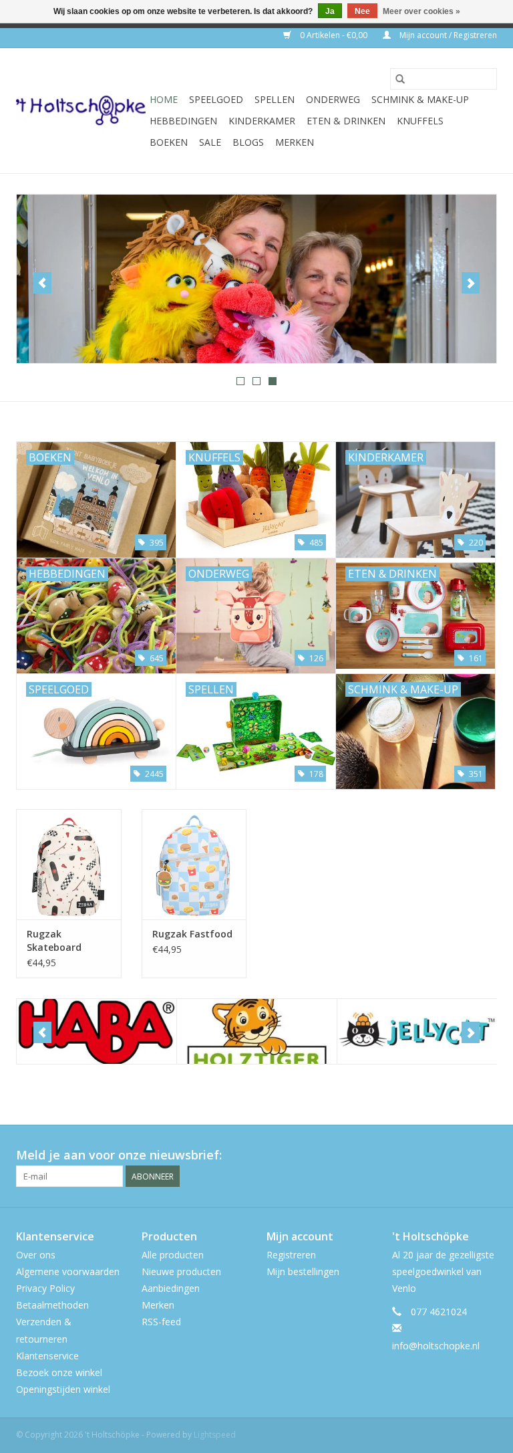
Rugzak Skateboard (54, 940)
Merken (294, 142)
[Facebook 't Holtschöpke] (438, 1155)
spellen (274, 99)
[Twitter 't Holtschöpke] (462, 1155)
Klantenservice (47, 1355)
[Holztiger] (257, 1031)
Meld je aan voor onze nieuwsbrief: (119, 1155)
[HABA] (96, 1031)
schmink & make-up (420, 99)
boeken (169, 142)
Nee (362, 11)
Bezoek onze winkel (59, 1372)
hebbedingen (183, 120)
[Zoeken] (400, 79)
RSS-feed (161, 1321)
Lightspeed (215, 1434)
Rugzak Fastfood (192, 933)
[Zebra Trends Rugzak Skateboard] (69, 864)
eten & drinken (346, 120)
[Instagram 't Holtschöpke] (486, 1155)
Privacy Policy (45, 1288)
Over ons (35, 1254)
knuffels (420, 120)
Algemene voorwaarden (68, 1271)
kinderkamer (261, 120)
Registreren (291, 1254)
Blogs (248, 142)
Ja (330, 11)
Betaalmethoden (52, 1305)
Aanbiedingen (171, 1288)
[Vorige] (42, 283)
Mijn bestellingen (303, 1271)
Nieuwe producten (181, 1271)
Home (164, 99)
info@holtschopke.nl (436, 1345)
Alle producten (173, 1254)
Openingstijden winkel (63, 1389)
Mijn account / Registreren (447, 35)
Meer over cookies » (421, 11)
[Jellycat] (417, 1031)
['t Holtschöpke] (81, 110)
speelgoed (216, 99)
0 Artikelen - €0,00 (333, 35)
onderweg (333, 99)
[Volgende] (471, 283)
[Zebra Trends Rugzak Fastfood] (194, 864)
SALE (210, 142)
